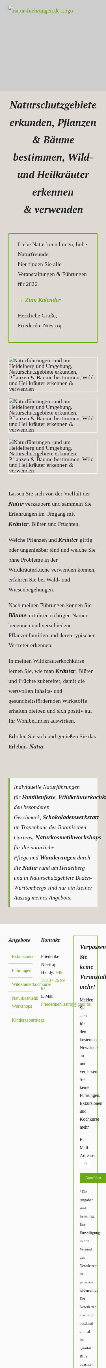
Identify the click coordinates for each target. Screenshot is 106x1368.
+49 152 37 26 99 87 (53, 980)
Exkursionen (21, 956)
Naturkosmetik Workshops (21, 1002)
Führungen (21, 970)
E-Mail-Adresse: (87, 1147)
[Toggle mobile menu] (92, 55)
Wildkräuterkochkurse (21, 984)
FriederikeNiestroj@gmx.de (66, 1004)
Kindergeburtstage (21, 1020)
